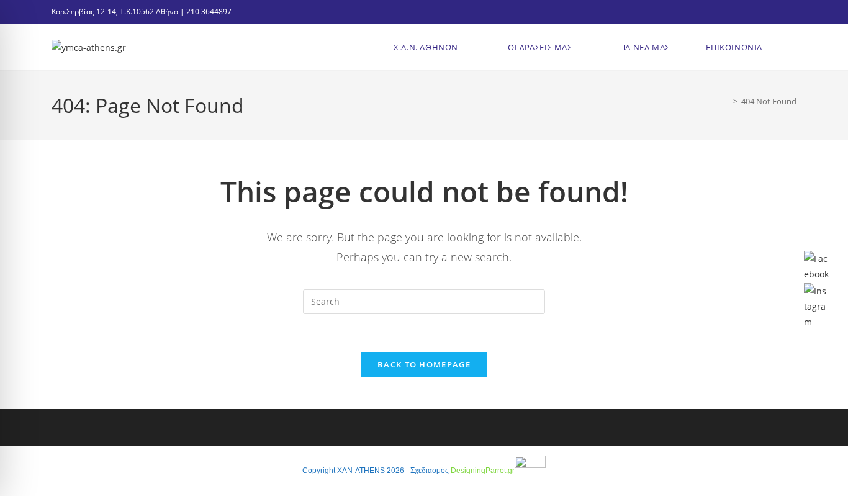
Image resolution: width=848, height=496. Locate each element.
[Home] (726, 101)
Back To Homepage (424, 364)
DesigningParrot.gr (483, 470)
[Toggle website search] (790, 47)
